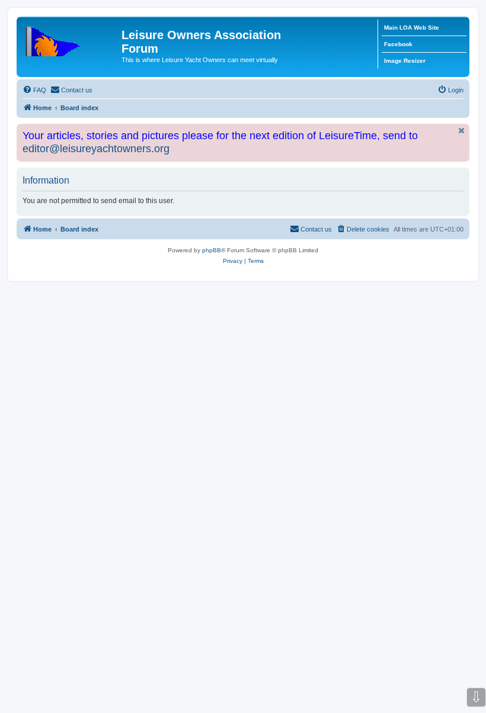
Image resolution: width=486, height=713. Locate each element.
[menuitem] (34, 90)
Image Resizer (405, 60)
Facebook (398, 44)
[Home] (71, 38)
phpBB (211, 250)
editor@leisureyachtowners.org (96, 149)
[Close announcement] (461, 130)
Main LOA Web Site (411, 27)
